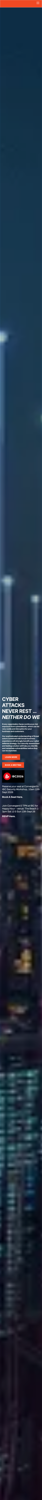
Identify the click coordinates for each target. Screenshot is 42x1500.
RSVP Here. (8, 816)
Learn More (11, 757)
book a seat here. (12, 797)
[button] (37, 3)
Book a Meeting (13, 765)
